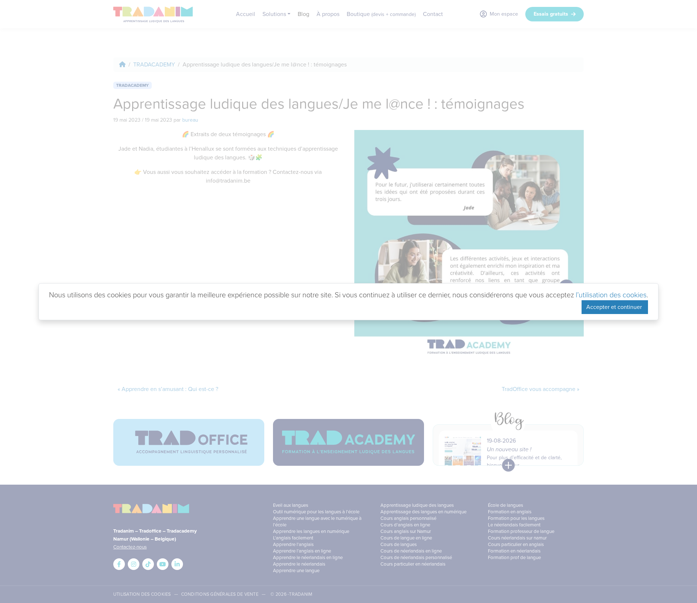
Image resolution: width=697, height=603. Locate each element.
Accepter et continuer (614, 307)
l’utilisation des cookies (611, 294)
